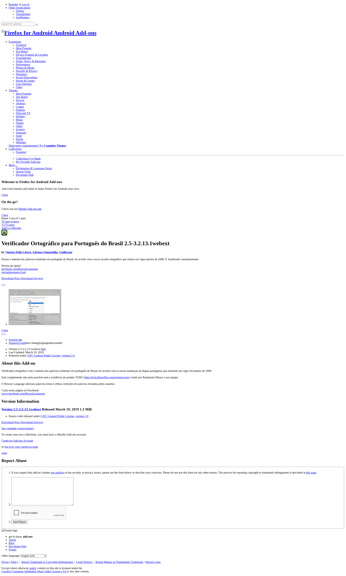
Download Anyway (32, 278)
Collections (15, 148)
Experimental (23, 58)
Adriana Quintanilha (45, 252)
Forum (12, 549)
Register (13, 4)
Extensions (15, 41)
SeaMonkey (23, 17)
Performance (23, 64)
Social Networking (26, 77)
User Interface (24, 83)
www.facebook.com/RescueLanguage (23, 393)
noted (33, 568)
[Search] (37, 24)
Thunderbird (23, 14)
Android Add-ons (74, 33)
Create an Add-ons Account (17, 440)
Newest (20, 100)
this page (311, 472)
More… (13, 165)
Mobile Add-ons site (29, 208)
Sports (19, 139)
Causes (20, 106)
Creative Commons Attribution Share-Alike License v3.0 (34, 571)
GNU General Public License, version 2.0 (51, 355)
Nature (20, 122)
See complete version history (17, 428)
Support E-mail (17, 342)
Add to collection (11, 228)
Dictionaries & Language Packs (34, 168)
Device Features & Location (32, 54)
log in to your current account (21, 446)
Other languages (10, 555)
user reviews (10, 221)
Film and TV (23, 113)
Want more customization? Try (37, 145)
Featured (21, 45)
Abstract (20, 103)
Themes (13, 90)
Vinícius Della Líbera (18, 252)
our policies (57, 472)
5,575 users (7, 224)
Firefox (20, 10)
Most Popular (24, 48)
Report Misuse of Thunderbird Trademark (120, 562)
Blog (11, 543)
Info (43, 349)
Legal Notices (84, 562)
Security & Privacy (26, 70)
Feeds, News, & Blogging (31, 61)
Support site (15, 339)
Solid (19, 135)
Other (19, 87)
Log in (25, 4)
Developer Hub (25, 174)
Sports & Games (25, 80)
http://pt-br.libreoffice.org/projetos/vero (107, 377)
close (4, 452)
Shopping (21, 74)
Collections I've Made (28, 158)
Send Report (19, 522)
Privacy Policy (10, 562)
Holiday (20, 116)
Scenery (20, 129)
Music (19, 119)
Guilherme (65, 252)
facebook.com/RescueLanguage (19, 269)
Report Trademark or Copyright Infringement (47, 562)
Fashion (20, 109)
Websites (21, 142)
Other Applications (19, 7)
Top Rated (22, 51)
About (12, 539)
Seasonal (21, 132)
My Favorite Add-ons (28, 161)
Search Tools (23, 171)
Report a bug (153, 562)
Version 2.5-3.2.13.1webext (21, 409)
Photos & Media (25, 67)
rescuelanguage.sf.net (13, 272)
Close (4, 194)
